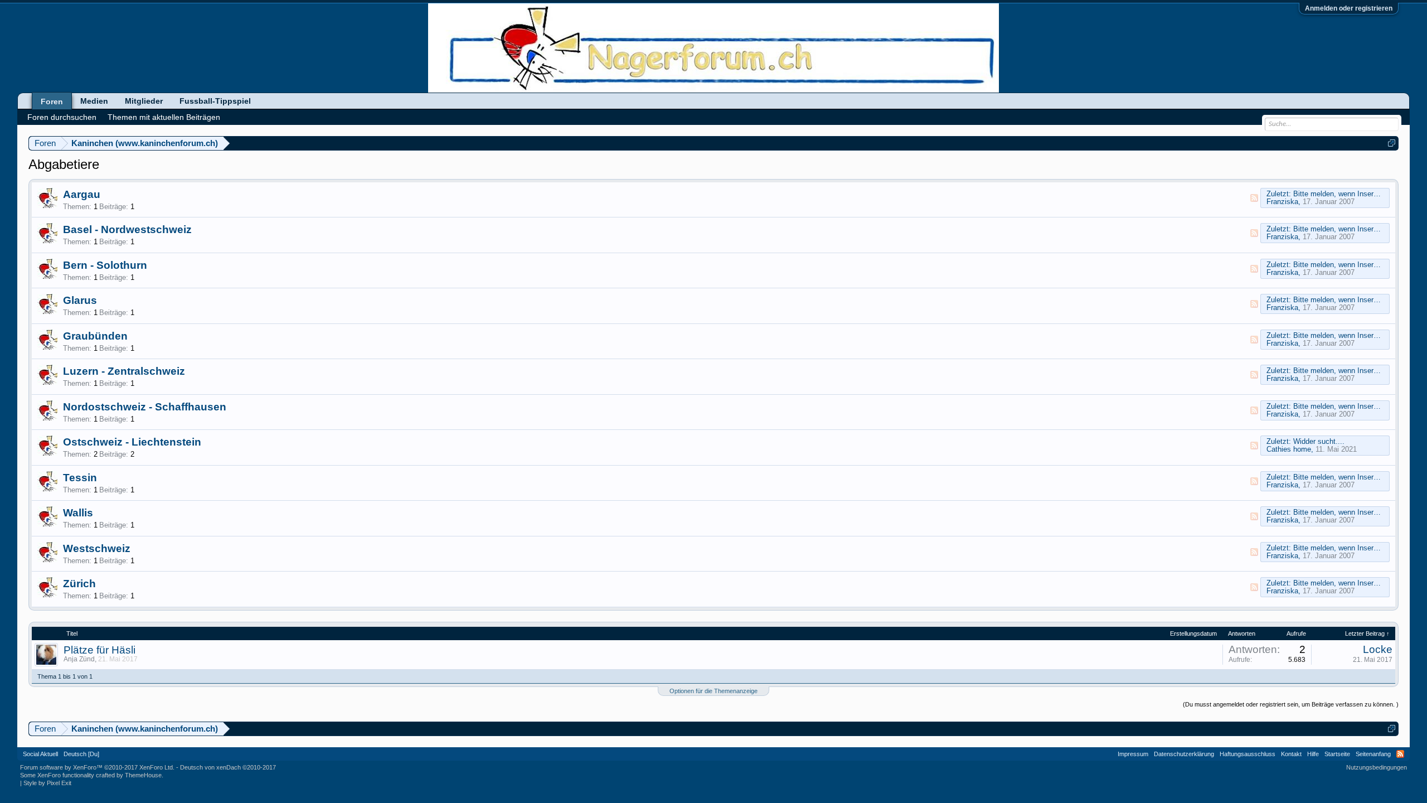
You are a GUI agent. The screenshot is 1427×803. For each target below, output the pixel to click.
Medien (94, 100)
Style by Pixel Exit (47, 783)
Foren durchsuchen (61, 117)
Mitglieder (144, 100)
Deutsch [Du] (81, 754)
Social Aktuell (40, 754)
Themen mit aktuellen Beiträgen (164, 117)
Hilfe (1313, 754)
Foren (52, 101)
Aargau (81, 194)
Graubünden (95, 336)
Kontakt (1291, 754)
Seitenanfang (1373, 754)
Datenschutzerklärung (1184, 754)
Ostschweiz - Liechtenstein (132, 442)
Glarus (80, 300)
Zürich (79, 583)
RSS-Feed (1254, 198)
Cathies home (1288, 449)
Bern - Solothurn (105, 265)
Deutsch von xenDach (228, 767)
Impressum (1133, 754)
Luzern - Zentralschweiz (124, 371)
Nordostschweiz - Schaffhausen (144, 407)
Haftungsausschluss (1247, 754)
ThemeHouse (143, 775)
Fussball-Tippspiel (215, 100)
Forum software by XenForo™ (97, 767)
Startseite (1337, 754)
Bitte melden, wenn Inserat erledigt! (1350, 194)
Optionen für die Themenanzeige (713, 691)
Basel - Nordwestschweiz (127, 229)
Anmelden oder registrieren (1348, 8)
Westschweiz (96, 548)
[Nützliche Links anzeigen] (1391, 143)
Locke (1377, 649)
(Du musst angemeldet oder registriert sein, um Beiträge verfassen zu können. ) (1291, 704)
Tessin (80, 477)
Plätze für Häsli (99, 650)
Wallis (78, 513)
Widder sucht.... (1319, 441)
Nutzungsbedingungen (1376, 767)
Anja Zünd (79, 659)
